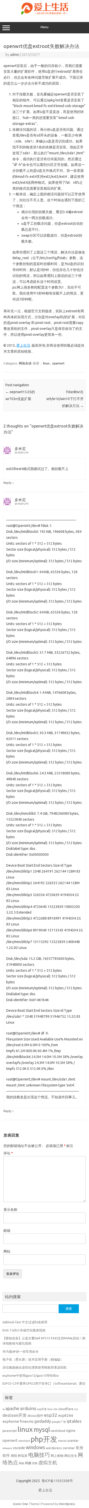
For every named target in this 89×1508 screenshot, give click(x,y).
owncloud (24, 1440)
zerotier (69, 1448)
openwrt (58, 363)
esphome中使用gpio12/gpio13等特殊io (30, 1375)
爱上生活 (23, 345)
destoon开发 (14, 1415)
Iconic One (20, 1504)
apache (12, 1408)
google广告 (59, 1421)
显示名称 (10, 1210)
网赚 (28, 1463)
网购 (21, 1463)
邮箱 (6, 1231)
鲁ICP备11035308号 (57, 1481)
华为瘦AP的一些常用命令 (20, 1351)
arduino (28, 1408)
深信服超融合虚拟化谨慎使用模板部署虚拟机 (34, 1367)
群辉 (35, 1463)
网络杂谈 (25, 363)
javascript (9, 1431)
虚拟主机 (47, 1462)
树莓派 (22, 1456)
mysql (42, 1429)
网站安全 (70, 1456)
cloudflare (65, 1409)
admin (14, 55)
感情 (14, 1456)
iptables (74, 1421)
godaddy (42, 1421)
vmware (7, 1448)
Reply (7, 482)
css (76, 1409)
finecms (27, 1421)
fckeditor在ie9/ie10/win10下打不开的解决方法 (65, 399)
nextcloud (58, 1431)
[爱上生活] (44, 15)
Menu (44, 27)
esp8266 (65, 1415)
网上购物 (57, 1456)
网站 (6, 1251)
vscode (19, 1448)
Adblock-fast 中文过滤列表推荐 (24, 1322)
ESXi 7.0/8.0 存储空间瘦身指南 (23, 1330)
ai (3, 1409)
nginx (70, 1430)
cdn (55, 1409)
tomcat (62, 1440)
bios (49, 1409)
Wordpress (67, 1504)
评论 (8, 1153)
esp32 (50, 1415)
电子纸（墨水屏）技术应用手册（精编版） (33, 1359)
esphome (10, 1421)
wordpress (54, 1448)
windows (35, 1447)
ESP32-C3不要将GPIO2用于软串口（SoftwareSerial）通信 (43, 1383)
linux (46, 363)
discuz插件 (35, 1416)
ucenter (73, 1440)
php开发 (44, 1439)
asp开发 (42, 1409)
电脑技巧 (39, 1455)
